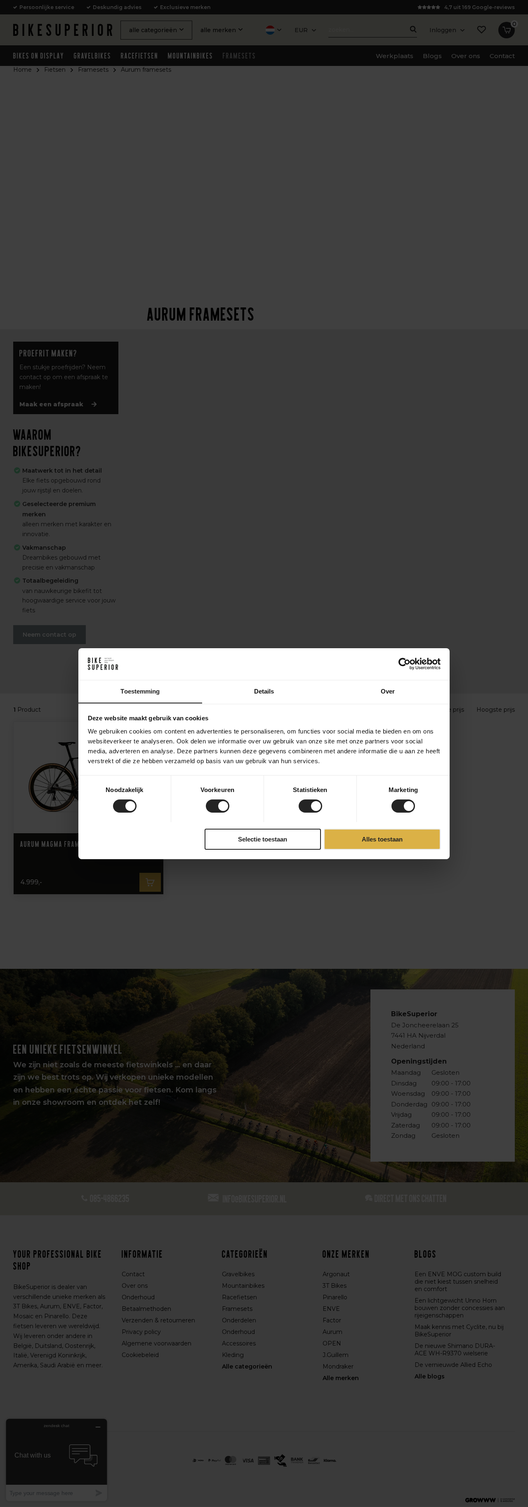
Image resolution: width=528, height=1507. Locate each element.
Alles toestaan (382, 838)
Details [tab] (264, 690)
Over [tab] (388, 690)
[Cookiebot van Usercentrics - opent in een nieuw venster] (404, 664)
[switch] (217, 806)
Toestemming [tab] (140, 690)
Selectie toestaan (262, 838)
